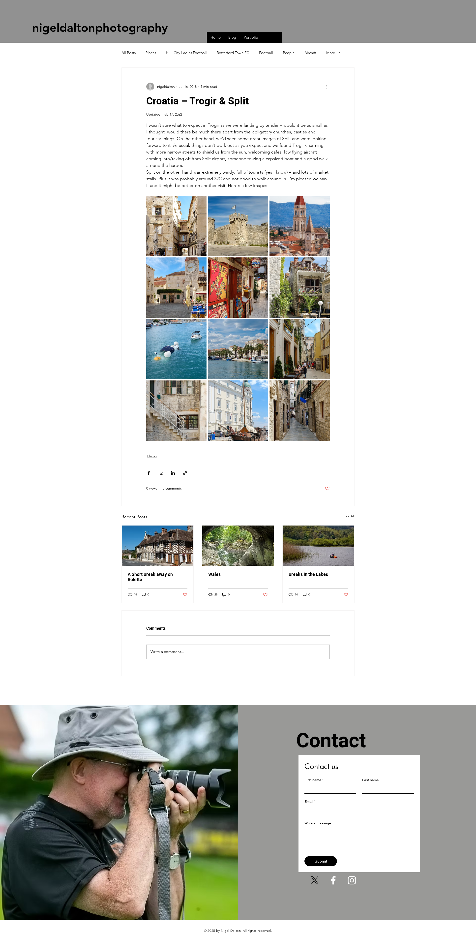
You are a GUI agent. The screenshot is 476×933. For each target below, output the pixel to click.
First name (314, 780)
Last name (370, 780)
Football (266, 52)
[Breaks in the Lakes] (318, 546)
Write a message (317, 823)
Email (309, 802)
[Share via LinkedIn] (173, 473)
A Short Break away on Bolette (150, 577)
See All (349, 516)
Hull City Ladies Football (186, 52)
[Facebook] (333, 880)
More (330, 52)
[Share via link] (185, 473)
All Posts (128, 52)
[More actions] (327, 87)
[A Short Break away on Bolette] (157, 546)
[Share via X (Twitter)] (160, 473)
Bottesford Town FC (233, 52)
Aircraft (310, 52)
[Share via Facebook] (148, 473)
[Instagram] (351, 880)
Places (151, 52)
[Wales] (238, 546)
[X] (314, 880)
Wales (214, 574)
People (289, 52)
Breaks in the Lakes (308, 574)
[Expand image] (176, 226)
